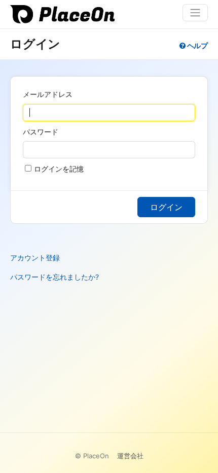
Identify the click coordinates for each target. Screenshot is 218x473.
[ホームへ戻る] (67, 14)
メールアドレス (47, 94)
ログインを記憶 (59, 168)
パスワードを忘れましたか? (54, 277)
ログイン (166, 207)
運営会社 (130, 456)
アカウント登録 (35, 257)
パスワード (40, 131)
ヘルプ (197, 45)
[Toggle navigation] (195, 12)
